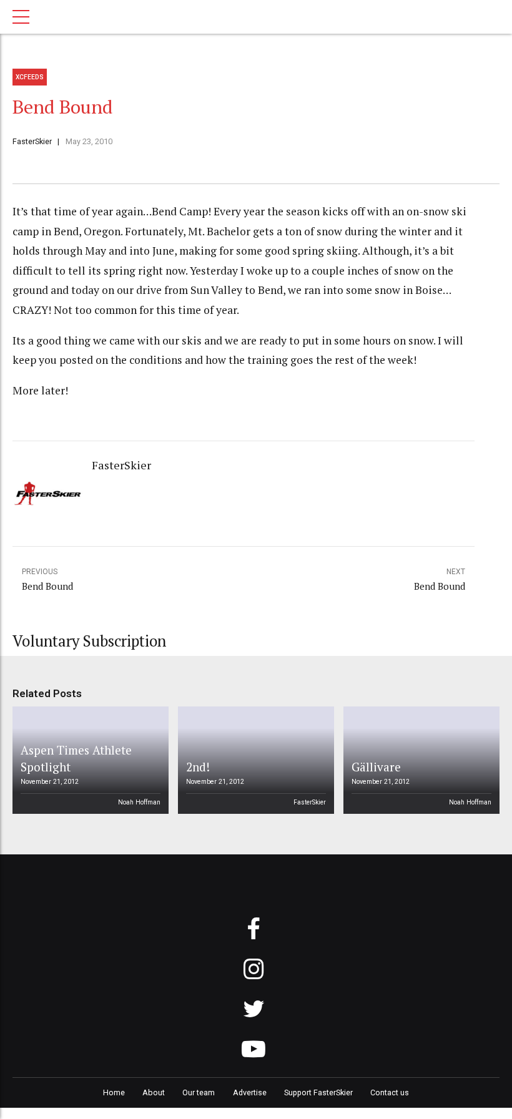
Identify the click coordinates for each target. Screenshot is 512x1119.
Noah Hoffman (139, 802)
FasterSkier (32, 141)
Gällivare (376, 767)
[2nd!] (254, 760)
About (153, 1092)
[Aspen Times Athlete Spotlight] (88, 760)
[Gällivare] (419, 760)
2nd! (198, 767)
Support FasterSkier (318, 1092)
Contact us (389, 1092)
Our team (198, 1092)
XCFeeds (30, 77)
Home (114, 1092)
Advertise (250, 1092)
